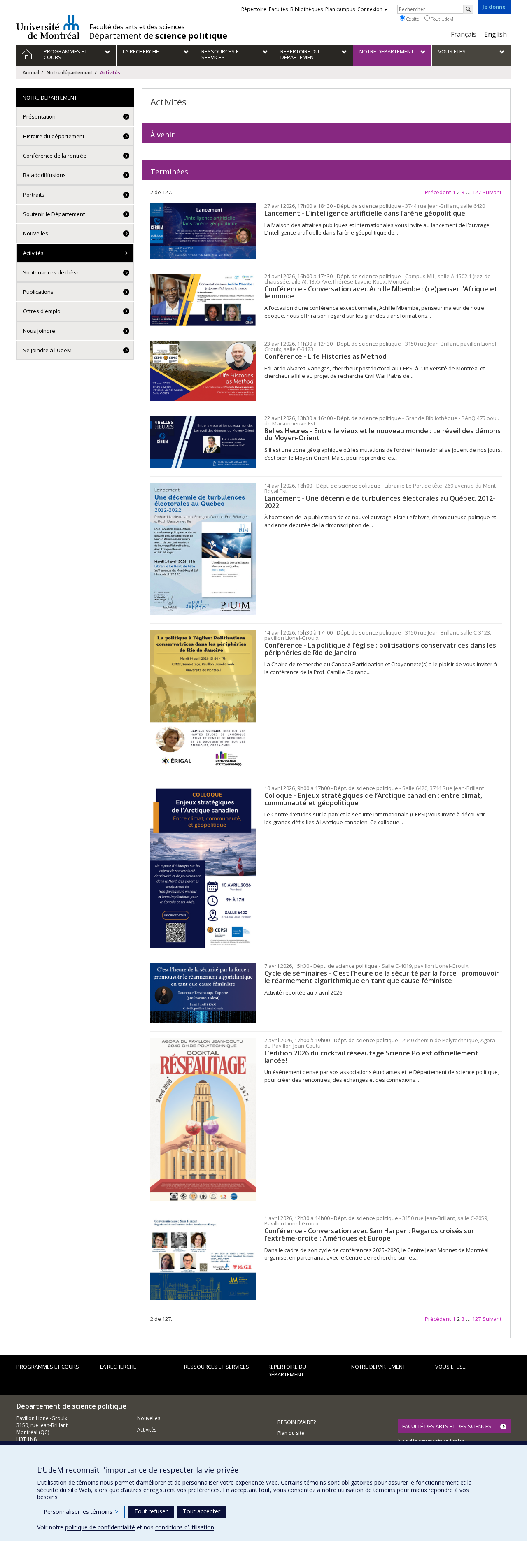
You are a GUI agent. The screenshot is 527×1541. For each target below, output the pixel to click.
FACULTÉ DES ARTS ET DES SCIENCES (447, 1426)
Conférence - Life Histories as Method (325, 356)
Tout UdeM (441, 19)
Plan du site (290, 1432)
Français (463, 34)
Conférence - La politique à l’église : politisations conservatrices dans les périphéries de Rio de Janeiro (380, 649)
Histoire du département (53, 136)
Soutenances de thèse (51, 272)
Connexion (369, 9)
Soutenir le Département (54, 214)
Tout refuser (151, 1511)
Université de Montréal (47, 26)
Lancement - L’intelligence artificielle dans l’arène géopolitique (364, 213)
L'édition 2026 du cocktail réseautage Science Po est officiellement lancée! (371, 1056)
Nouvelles (35, 233)
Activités (33, 253)
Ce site (412, 19)
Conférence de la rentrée (54, 155)
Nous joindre (39, 331)
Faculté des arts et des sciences (137, 26)
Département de (158, 36)
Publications (38, 291)
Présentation (39, 116)
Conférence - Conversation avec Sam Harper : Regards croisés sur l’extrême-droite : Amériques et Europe (369, 1234)
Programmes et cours (47, 1366)
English (495, 34)
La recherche (118, 1366)
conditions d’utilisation (184, 1527)
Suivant (492, 192)
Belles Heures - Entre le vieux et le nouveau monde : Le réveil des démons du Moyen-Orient (382, 434)
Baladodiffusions (44, 175)
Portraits (33, 194)
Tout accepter (201, 1511)
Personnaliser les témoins (81, 1511)
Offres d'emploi (42, 311)
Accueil (31, 72)
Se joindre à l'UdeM (47, 350)
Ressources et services (216, 1366)
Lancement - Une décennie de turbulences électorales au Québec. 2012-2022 (379, 502)
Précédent (438, 192)
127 (476, 192)
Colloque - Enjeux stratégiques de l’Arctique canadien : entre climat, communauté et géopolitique (373, 799)
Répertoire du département (287, 1370)
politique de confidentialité (100, 1527)
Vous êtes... (450, 1366)
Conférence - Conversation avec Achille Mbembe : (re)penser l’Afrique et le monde (380, 292)
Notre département (70, 72)
